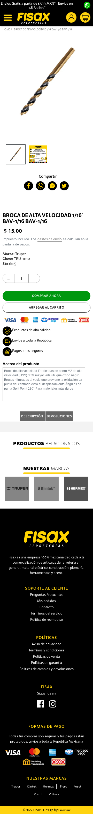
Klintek (31, 786)
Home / (7, 29)
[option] (14, 155)
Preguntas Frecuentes (46, 594)
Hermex (48, 786)
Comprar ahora (46, 296)
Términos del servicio (47, 613)
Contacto (47, 607)
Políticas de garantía (46, 662)
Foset (77, 786)
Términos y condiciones (46, 650)
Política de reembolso (46, 619)
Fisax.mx (64, 810)
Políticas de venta (46, 656)
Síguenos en (46, 693)
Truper (15, 786)
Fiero (63, 786)
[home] (33, 18)
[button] (8, 17)
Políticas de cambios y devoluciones (46, 669)
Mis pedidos (46, 601)
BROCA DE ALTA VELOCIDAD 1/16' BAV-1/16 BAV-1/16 (43, 29)
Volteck (54, 794)
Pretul (38, 794)
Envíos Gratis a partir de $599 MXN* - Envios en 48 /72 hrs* (37, 5)
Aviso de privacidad (46, 644)
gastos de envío (49, 239)
